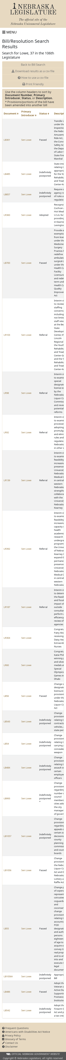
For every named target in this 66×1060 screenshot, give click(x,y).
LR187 (7, 607)
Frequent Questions (17, 1028)
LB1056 (7, 870)
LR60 (6, 665)
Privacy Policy (12, 1035)
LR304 (7, 637)
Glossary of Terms (15, 1039)
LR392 (7, 548)
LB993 (7, 798)
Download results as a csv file (34, 71)
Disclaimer (11, 1046)
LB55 (6, 928)
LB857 (7, 194)
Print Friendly (34, 84)
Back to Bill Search (33, 65)
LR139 (7, 480)
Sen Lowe (26, 139)
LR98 (6, 393)
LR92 (6, 432)
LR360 (7, 215)
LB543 (7, 721)
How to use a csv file (34, 78)
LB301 (7, 139)
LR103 (7, 334)
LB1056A (8, 976)
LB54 (6, 743)
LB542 (7, 1010)
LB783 (7, 262)
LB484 (7, 767)
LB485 (7, 174)
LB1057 (7, 836)
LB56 (6, 696)
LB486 (7, 991)
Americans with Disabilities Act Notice (27, 1031)
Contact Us (11, 1043)
